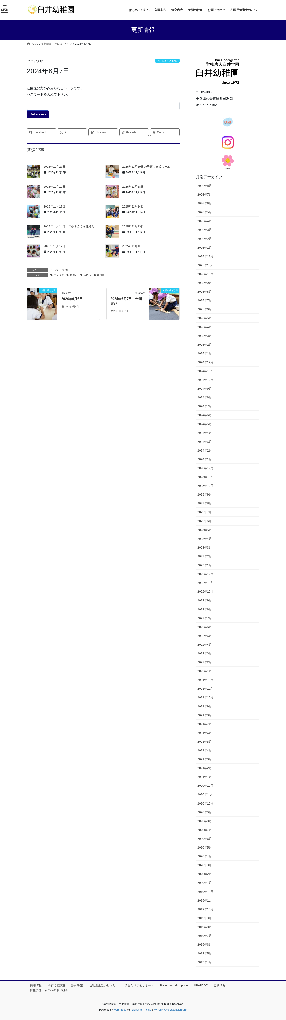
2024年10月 (205, 380)
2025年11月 (205, 265)
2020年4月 (204, 856)
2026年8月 (204, 185)
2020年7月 (204, 830)
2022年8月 (204, 609)
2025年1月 (204, 353)
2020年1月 (204, 882)
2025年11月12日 (54, 246)
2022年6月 (204, 627)
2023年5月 (204, 530)
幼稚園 (101, 275)
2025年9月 (204, 282)
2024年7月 (204, 406)
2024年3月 (204, 441)
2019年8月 (204, 927)
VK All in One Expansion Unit (170, 1009)
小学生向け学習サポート (138, 985)
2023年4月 (204, 538)
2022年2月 (204, 662)
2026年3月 (204, 229)
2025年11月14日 (133, 206)
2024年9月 (204, 388)
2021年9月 (204, 706)
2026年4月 (204, 221)
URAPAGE (201, 985)
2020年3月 (204, 865)
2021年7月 (204, 724)
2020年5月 (204, 847)
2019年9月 (204, 918)
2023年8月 (204, 503)
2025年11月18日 (133, 186)
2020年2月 (204, 874)
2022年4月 (204, 644)
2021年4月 (204, 750)
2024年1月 (204, 459)
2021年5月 (204, 741)
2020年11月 (205, 794)
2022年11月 (205, 582)
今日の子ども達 (167, 60)
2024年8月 (204, 397)
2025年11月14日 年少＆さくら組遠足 (69, 226)
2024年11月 (205, 371)
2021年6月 (204, 733)
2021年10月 (205, 697)
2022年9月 (204, 600)
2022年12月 (205, 574)
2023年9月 (204, 494)
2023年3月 (204, 547)
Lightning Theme (141, 1009)
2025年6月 (204, 309)
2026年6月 (204, 203)
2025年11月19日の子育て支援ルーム (146, 166)
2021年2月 (204, 768)
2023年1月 (204, 565)
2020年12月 (205, 785)
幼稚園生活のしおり (102, 985)
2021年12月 (205, 679)
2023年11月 (205, 477)
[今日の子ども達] (42, 303)
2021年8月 (204, 715)
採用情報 (36, 985)
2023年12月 (205, 468)
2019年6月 (204, 944)
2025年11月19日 (54, 186)
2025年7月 (204, 300)
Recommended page (174, 985)
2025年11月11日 (132, 246)
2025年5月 (204, 318)
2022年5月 (204, 635)
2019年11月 (205, 900)
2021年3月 (204, 759)
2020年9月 (204, 812)
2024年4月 (204, 433)
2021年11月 (205, 688)
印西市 (87, 275)
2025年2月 (204, 344)
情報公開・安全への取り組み (49, 990)
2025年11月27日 (54, 166)
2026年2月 (204, 238)
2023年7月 (204, 512)
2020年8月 (204, 821)
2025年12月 (205, 256)
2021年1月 (204, 777)
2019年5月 (204, 953)
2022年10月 (205, 591)
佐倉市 (73, 275)
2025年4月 (204, 327)
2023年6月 (204, 521)
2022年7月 (204, 618)
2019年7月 (204, 935)
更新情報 (219, 985)
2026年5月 (204, 212)
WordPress (119, 1009)
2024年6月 (204, 415)
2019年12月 (205, 891)
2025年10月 (205, 274)
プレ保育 (59, 275)
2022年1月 (204, 671)
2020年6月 (204, 838)
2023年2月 (204, 556)
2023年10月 (205, 485)
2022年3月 (204, 653)
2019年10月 (205, 909)
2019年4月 (204, 962)
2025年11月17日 (54, 206)
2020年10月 (205, 803)
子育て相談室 (56, 985)
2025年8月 (204, 291)
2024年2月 (204, 450)
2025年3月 (204, 335)
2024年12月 (205, 362)
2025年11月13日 (133, 226)
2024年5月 (204, 424)
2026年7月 (204, 194)
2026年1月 (204, 247)
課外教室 (77, 985)
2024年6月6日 (72, 299)
